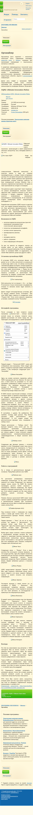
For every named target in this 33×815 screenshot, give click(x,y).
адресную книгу (6, 60)
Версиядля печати (9, 97)
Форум (6, 14)
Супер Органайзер (16, 112)
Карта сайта (4, 799)
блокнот (18, 60)
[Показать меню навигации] (1, 7)
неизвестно (14, 110)
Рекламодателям (5, 797)
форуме (29, 783)
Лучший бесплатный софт (10, 9)
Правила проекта (5, 795)
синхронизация (27, 76)
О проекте (7, 20)
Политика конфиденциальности (9, 796)
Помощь (15, 14)
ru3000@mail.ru (15, 792)
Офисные (4, 27)
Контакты (24, 14)
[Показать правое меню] (1, 3)
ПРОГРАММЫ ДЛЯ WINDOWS (9, 24)
